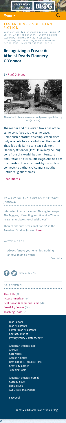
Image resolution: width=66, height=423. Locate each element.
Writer (48, 43)
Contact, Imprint (18, 334)
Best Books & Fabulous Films (40, 32)
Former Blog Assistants (22, 330)
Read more (12, 179)
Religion (39, 41)
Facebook (14, 398)
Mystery (20, 41)
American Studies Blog (22, 346)
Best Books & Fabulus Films (25, 362)
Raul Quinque (16, 74)
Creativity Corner (14, 307)
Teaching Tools (13, 312)
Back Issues (16, 386)
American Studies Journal (24, 378)
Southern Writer (22, 43)
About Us (9, 294)
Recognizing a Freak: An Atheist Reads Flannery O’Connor (26, 56)
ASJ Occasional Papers (22, 390)
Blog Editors (16, 322)
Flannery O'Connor (47, 35)
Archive (13, 350)
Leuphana (9, 38)
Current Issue (17, 382)
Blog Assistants (18, 326)
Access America (13, 298)
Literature (9, 41)
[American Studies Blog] (33, 6)
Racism (29, 41)
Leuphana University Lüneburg (32, 38)
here (39, 230)
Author (17, 35)
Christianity (28, 35)
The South (37, 43)
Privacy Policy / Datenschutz (26, 338)
